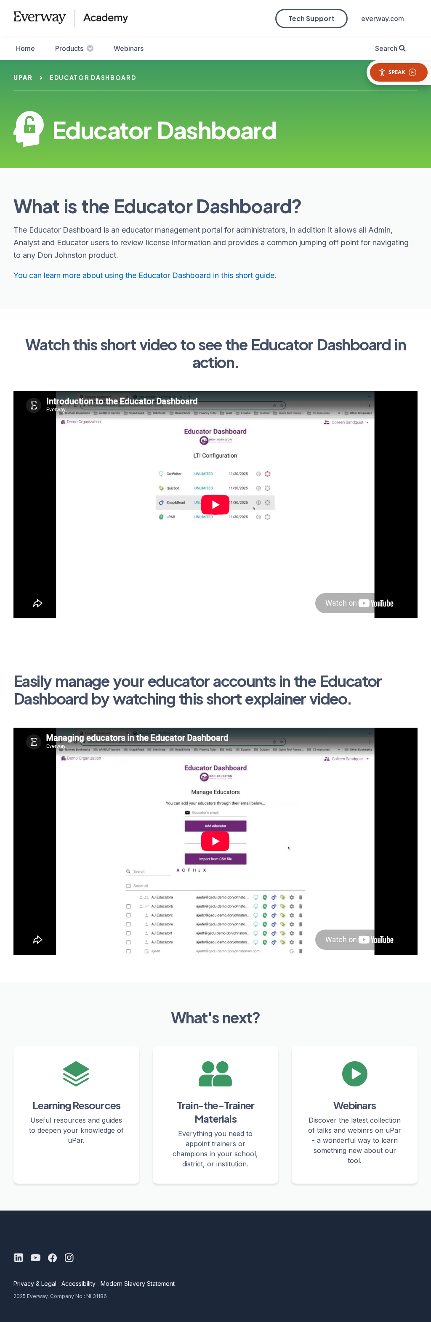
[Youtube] (35, 1258)
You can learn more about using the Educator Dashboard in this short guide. (145, 275)
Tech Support (311, 18)
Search (386, 48)
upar (23, 77)
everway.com (382, 18)
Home (25, 48)
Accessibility (78, 1283)
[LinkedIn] (18, 1258)
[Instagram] (69, 1258)
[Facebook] (52, 1258)
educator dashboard (93, 77)
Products (69, 48)
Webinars (129, 48)
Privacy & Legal (34, 1283)
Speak (396, 72)
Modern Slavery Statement (138, 1283)
